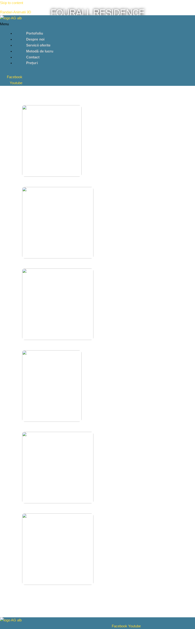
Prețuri (32, 63)
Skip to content (11, 3)
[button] (70, 24)
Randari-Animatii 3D (15, 12)
